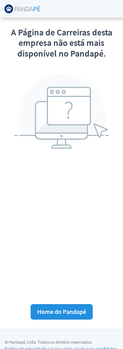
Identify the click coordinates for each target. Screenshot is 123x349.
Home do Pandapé (61, 311)
